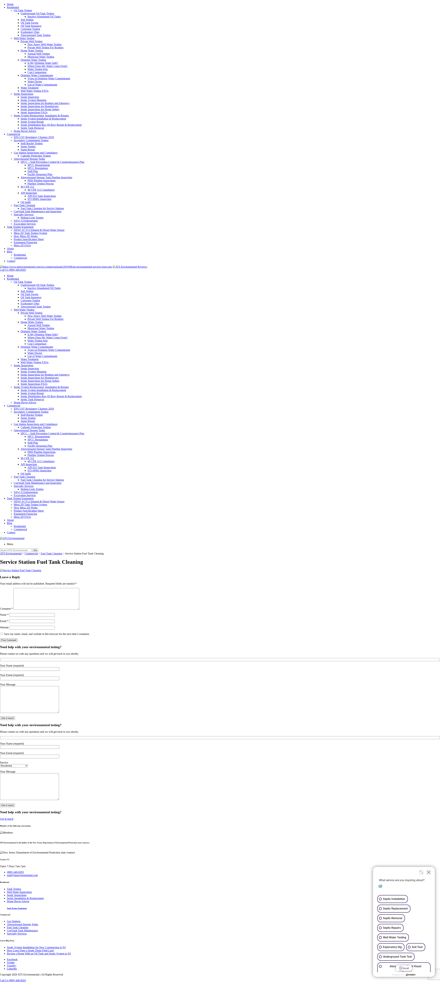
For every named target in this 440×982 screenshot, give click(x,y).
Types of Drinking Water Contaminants (49, 78)
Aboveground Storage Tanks (29, 158)
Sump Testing (28, 146)
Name (4, 614)
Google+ (11, 965)
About (10, 248)
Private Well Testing (31, 41)
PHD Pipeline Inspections (42, 180)
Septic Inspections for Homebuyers (40, 106)
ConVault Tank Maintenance (22, 930)
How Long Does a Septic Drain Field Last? (30, 950)
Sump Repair (28, 149)
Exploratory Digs (30, 32)
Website (4, 627)
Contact (11, 260)
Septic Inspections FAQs (34, 112)
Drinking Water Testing (33, 59)
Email (4, 621)
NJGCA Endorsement (26, 220)
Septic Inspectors (30, 97)
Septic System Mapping (33, 100)
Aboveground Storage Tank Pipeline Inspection (46, 177)
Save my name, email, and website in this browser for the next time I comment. (47, 634)
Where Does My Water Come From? (48, 66)
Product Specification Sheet (29, 239)
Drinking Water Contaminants (37, 75)
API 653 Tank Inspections (42, 196)
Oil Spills (26, 202)
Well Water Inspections (19, 892)
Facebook (12, 959)
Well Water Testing (24, 38)
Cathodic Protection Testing (36, 155)
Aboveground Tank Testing (36, 35)
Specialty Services (24, 214)
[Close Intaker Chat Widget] (428, 872)
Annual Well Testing (39, 53)
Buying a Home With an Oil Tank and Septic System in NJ (39, 953)
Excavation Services (25, 223)
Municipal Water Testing (41, 56)
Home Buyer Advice (25, 131)
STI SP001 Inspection (39, 199)
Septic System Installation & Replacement (43, 118)
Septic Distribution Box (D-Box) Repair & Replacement (51, 124)
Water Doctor (35, 81)
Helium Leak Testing (32, 217)
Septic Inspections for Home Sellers (40, 109)
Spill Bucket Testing (32, 143)
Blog (9, 251)
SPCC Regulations (38, 168)
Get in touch (6, 818)
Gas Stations (13, 921)
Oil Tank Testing (23, 10)
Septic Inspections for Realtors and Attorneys (45, 103)
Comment (6, 608)
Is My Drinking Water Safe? (43, 63)
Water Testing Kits (38, 69)
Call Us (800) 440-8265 (13, 980)
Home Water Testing (32, 50)
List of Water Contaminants (42, 84)
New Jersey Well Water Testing (45, 44)
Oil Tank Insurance (31, 25)
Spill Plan (33, 171)
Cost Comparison (37, 72)
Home (10, 4)
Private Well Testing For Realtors (45, 47)
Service (4, 762)
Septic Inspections (23, 93)
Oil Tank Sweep (29, 22)
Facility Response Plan (40, 174)
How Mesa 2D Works (26, 236)
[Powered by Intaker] (411, 975)
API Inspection (29, 192)
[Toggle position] (421, 872)
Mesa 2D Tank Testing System (30, 233)
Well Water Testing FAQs (34, 90)
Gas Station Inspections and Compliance (36, 152)
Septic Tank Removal (32, 127)
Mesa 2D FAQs (22, 245)
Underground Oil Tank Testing (37, 13)
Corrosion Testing (30, 28)
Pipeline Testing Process (41, 183)
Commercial (13, 134)
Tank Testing (14, 888)
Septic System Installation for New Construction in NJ (36, 947)
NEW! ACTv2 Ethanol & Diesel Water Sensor (39, 230)
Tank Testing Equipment (20, 226)
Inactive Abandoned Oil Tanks (44, 16)
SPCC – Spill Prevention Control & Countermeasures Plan (52, 161)
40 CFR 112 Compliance (41, 189)
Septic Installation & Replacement (25, 898)
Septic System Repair (32, 121)
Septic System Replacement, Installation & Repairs (41, 115)
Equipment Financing (25, 242)
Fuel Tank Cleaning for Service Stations (42, 208)
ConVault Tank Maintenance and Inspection (37, 211)
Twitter (11, 962)
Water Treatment (29, 87)
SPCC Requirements (39, 165)
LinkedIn (12, 968)
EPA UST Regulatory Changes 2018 (34, 137)
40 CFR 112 (27, 186)
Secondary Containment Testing (31, 140)
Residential (13, 7)
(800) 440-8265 (15, 872)
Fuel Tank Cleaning (24, 205)
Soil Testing (27, 19)
